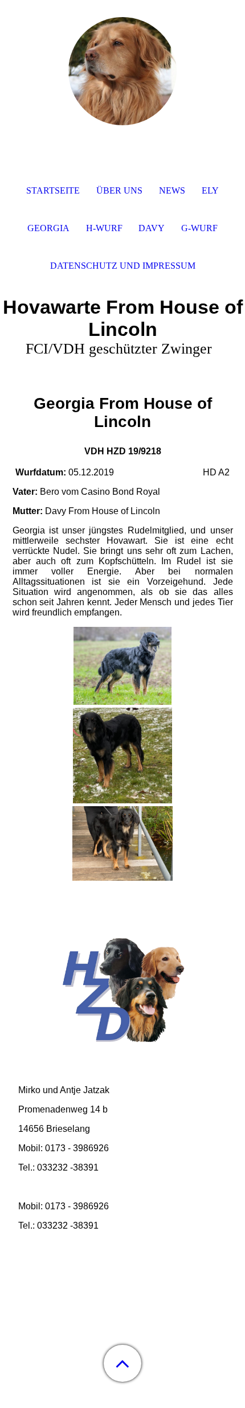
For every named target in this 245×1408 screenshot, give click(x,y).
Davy (151, 228)
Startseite (53, 190)
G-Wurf (199, 228)
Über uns (119, 190)
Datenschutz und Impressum (122, 265)
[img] (122, 71)
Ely (210, 190)
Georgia (48, 228)
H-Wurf (104, 228)
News (172, 190)
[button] (122, 1363)
